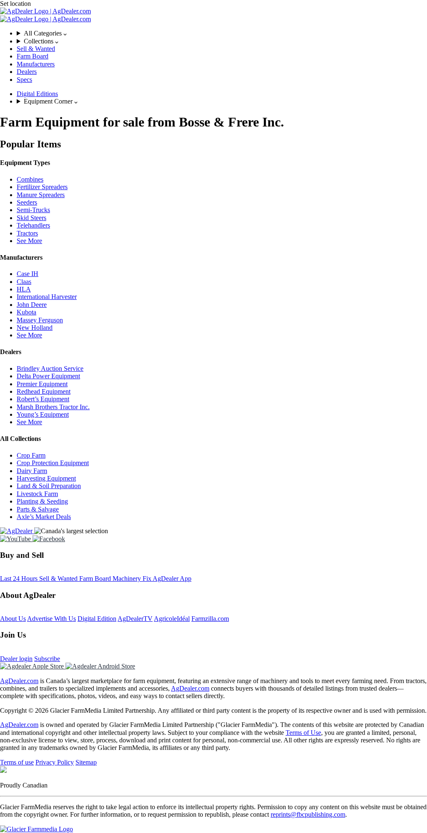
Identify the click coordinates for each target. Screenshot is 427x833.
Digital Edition (97, 618)
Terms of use (17, 762)
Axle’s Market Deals (44, 516)
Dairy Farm (32, 470)
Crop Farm (31, 455)
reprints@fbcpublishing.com (308, 814)
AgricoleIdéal (172, 618)
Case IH (27, 273)
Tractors (27, 233)
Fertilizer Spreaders (42, 186)
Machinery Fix (133, 578)
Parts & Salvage (38, 509)
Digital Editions (37, 93)
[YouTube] (16, 538)
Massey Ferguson (40, 320)
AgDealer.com (19, 680)
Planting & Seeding (42, 501)
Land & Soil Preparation (49, 485)
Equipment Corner (49, 101)
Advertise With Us (51, 618)
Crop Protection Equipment (53, 462)
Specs (24, 79)
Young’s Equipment (43, 414)
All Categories (43, 33)
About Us (13, 618)
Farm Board (32, 56)
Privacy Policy (54, 762)
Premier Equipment (42, 383)
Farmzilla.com (210, 618)
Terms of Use (303, 732)
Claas (24, 281)
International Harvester (47, 296)
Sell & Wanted (36, 48)
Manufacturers (36, 64)
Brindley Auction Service (50, 368)
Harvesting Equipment (46, 478)
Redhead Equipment (43, 391)
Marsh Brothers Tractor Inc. (53, 406)
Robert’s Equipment (43, 399)
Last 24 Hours (19, 578)
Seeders (27, 202)
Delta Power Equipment (48, 376)
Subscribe (47, 658)
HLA (24, 289)
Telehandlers (33, 225)
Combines (30, 179)
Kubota (26, 312)
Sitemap (86, 762)
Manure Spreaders (41, 194)
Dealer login (16, 658)
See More (29, 240)
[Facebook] (49, 538)
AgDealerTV (135, 618)
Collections (39, 41)
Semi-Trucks (33, 209)
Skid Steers (31, 217)
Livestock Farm (37, 493)
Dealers (27, 71)
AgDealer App (172, 578)
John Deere (32, 304)
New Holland (35, 327)
